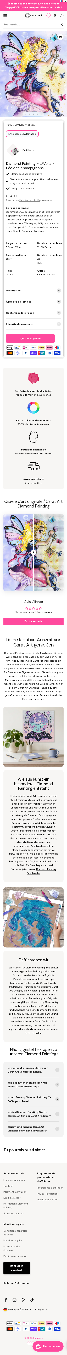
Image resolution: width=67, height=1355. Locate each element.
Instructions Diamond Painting (15, 1205)
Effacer (53, 24)
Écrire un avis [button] (33, 621)
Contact (8, 1185)
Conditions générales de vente (15, 1232)
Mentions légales (12, 1240)
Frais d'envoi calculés (29, 200)
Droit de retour (11, 1197)
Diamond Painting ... (25, 125)
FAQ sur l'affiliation (47, 1193)
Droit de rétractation (15, 1256)
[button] (63, 1)
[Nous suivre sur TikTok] (32, 1300)
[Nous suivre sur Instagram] (14, 1300)
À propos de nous (13, 1213)
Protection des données (11, 1248)
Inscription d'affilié (47, 1199)
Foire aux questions (14, 1179)
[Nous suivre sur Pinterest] (23, 1300)
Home (9, 125)
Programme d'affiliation (50, 1187)
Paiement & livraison (14, 1191)
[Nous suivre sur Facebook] (5, 1300)
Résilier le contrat (17, 1268)
